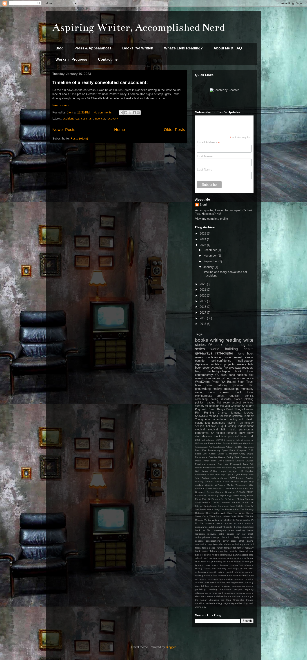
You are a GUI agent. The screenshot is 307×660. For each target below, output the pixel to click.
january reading (229, 565)
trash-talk (210, 603)
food (208, 422)
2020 (203, 295)
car (77, 118)
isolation (216, 364)
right (220, 593)
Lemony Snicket (245, 478)
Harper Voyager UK (231, 471)
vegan (226, 603)
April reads (219, 447)
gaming (237, 555)
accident (68, 118)
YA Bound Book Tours (237, 381)
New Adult (237, 488)
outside (200, 360)
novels (203, 579)
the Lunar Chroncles (207, 600)
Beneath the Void (219, 405)
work (251, 603)
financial (243, 551)
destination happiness (206, 544)
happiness (218, 422)
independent (246, 426)
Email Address (208, 142)
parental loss (202, 586)
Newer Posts (63, 129)
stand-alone (212, 378)
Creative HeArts (217, 457)
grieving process (217, 558)
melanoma (200, 572)
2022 (203, 284)
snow (242, 432)
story (244, 596)
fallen (198, 548)
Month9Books (203, 395)
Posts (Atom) (79, 138)
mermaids (212, 572)
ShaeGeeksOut (203, 502)
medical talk (216, 429)
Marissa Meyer (239, 481)
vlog (245, 603)
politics (199, 402)
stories (200, 345)
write (248, 340)
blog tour (246, 345)
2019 (203, 301)
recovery (112, 118)
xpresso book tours (237, 392)
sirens (210, 596)
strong (226, 378)
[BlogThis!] (125, 112)
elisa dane (227, 375)
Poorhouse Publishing (206, 495)
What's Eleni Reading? (183, 48)
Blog (60, 48)
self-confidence (221, 360)
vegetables (236, 603)
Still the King (243, 506)
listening (222, 568)
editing (199, 422)
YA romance (207, 523)
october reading (225, 582)
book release (225, 345)
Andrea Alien (201, 447)
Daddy (230, 457)
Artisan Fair (232, 447)
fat (234, 548)
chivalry (235, 537)
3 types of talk (232, 440)
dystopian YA (219, 367)
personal (215, 586)
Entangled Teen (239, 464)
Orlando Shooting (225, 492)
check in (225, 537)
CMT (205, 453)
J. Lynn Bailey (239, 474)
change (215, 537)
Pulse (236, 495)
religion (220, 432)
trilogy (219, 603)
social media (220, 596)
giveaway (235, 367)
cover (226, 541)
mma (241, 572)
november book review (220, 579)
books (201, 340)
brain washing (237, 530)
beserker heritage (233, 527)
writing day (200, 607)
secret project (232, 402)
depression (202, 364)
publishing (200, 589)
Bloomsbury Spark (218, 450)
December (210, 250)
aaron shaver (224, 523)
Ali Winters (236, 443)
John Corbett (202, 478)
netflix (245, 575)
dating (250, 541)
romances (230, 593)
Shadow (249, 499)
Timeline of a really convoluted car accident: (100, 82)
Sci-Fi (224, 499)
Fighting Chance (215, 412)
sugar (251, 596)
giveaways (203, 353)
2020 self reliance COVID (209, 440)
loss (230, 568)
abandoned (220, 419)
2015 (203, 324)
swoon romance (243, 378)
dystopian (238, 385)
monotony (247, 388)
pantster (238, 582)
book (198, 385)
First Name (205, 156)
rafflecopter (224, 353)
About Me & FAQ (228, 48)
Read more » (60, 105)
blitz (251, 364)
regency (249, 589)
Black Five (201, 450)
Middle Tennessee (237, 485)
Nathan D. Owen (222, 488)
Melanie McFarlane (215, 485)
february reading (219, 551)
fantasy (228, 548)
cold (241, 419)
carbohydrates (202, 537)
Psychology (225, 495)
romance (232, 432)
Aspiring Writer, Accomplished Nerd (138, 27)
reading (233, 340)
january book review (206, 565)
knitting (198, 568)
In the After (213, 474)
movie (207, 575)
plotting (249, 399)
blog (197, 371)
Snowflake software (231, 415)
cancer (230, 534)
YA (210, 345)
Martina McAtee (242, 412)
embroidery (237, 544)
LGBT (232, 478)
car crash (87, 118)
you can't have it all (241, 436)
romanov (240, 593)
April (211, 447)
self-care (248, 402)
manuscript (231, 388)
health (249, 349)
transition (200, 603)
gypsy (243, 558)
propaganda (238, 586)
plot (251, 375)
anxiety (241, 364)
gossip (244, 555)
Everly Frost (209, 467)
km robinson (247, 565)
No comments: (103, 112)
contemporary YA (207, 375)
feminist (234, 551)
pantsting (249, 582)
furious (228, 555)
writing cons (205, 392)
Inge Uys (225, 474)
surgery (199, 405)
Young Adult (203, 419)
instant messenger (244, 561)
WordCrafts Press (207, 381)
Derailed (240, 460)
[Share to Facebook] (134, 112)
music (232, 429)
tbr (206, 405)
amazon (249, 523)
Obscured (248, 488)
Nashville (207, 488)
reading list (213, 402)
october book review (205, 582)
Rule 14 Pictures (211, 499)
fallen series (209, 548)
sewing (250, 593)
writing (217, 340)
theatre (250, 600)
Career (212, 453)
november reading (244, 579)
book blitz (248, 527)
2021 (203, 289)
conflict (249, 395)
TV (252, 506)
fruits (214, 555)
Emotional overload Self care (211, 464)
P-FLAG (240, 492)
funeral (221, 555)
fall (252, 544)
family (220, 548)
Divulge (250, 460)
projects (229, 364)
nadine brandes (233, 575)
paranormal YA (204, 432)
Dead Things (234, 409)
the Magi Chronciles (232, 600)
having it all (235, 422)
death (250, 419)
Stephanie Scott (226, 506)
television (207, 436)
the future (220, 436)
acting (233, 419)
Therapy (248, 415)
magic (236, 568)
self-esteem (246, 360)
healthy (217, 388)
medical (200, 429)
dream (227, 544)
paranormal (246, 429)
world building (224, 349)
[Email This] (121, 112)
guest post (233, 558)
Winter (207, 520)
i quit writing (227, 426)
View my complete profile (211, 218)
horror (250, 558)
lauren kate (210, 568)
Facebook (221, 467)
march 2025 (247, 568)
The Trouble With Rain (219, 513)
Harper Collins (209, 471)
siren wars (200, 596)
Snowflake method (206, 415)
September (210, 261)
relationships (201, 593)
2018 (203, 306)
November (210, 255)
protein (250, 586)
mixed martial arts (228, 572)
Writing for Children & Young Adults (231, 520)
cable (221, 534)
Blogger (171, 647)
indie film (200, 561)
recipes (238, 589)
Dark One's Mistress (222, 460)
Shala (217, 502)
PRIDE (250, 492)
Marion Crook (222, 481)
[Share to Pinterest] (138, 112)
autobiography (216, 527)
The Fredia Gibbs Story (207, 509)
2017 (203, 312)
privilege (226, 586)
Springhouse (210, 506)
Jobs (251, 474)
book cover (202, 367)
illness (249, 357)
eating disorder (221, 399)
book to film (202, 530)
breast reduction (228, 395)
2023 (203, 245)
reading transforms (220, 589)
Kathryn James (219, 478)
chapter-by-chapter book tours (230, 371)
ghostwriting (203, 388)
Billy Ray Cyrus (246, 447)
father (240, 548)
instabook (228, 561)
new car (100, 118)
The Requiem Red (229, 509)
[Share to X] (130, 112)
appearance (201, 527)
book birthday (216, 385)
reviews (213, 593)
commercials (247, 537)
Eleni (203, 204)
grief (205, 558)
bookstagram (219, 530)
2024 (203, 239)
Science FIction (236, 499)
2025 (203, 233)
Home (119, 129)
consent (199, 541)
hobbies (242, 375)
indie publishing (213, 561)
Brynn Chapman (238, 450)
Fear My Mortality (236, 467)
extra (246, 544)
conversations (213, 541)
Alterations (248, 443)
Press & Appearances (92, 48)
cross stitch (237, 541)
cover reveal (233, 357)
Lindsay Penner (204, 481)
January (209, 267)
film (251, 385)
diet (221, 544)
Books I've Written (137, 48)
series (200, 349)
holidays (211, 426)
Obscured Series (204, 492)
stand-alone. (234, 596)
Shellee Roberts (231, 502)
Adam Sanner (223, 443)
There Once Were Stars (208, 516)
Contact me (108, 59)
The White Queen (243, 513)
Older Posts (174, 129)
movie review (218, 575)
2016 (203, 318)
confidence (214, 357)
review (199, 378)
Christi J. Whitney (228, 453)
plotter (238, 399)
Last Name (204, 169)
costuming (201, 399)
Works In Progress (71, 59)
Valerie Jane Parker (233, 516)
